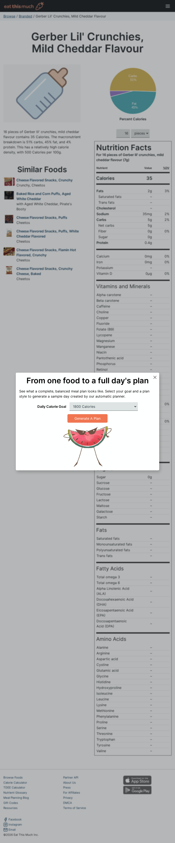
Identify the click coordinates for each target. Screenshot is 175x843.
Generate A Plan (87, 418)
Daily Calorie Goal (51, 406)
